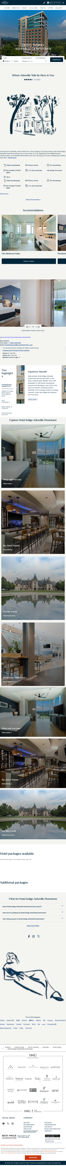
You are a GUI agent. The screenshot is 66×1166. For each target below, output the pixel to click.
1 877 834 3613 (23, 1137)
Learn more (32, 399)
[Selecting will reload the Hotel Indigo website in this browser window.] (9, 1078)
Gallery (58, 8)
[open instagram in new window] (33, 936)
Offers (50, 8)
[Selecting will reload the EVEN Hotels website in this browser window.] (21, 1090)
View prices (57, 60)
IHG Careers (48, 1122)
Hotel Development (50, 1124)
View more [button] (4, 194)
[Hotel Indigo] (5, 2)
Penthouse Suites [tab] (7, 414)
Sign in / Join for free (54, 2)
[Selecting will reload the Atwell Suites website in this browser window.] (21, 1101)
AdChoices (48, 1130)
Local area (33, 8)
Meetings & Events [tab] (7, 407)
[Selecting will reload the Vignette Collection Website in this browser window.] (44, 1067)
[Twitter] (8, 1123)
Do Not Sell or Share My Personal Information (31, 1131)
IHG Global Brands (29, 1124)
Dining (24, 8)
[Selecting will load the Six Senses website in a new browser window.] (10, 1067)
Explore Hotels (28, 1126)
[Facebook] (3, 1123)
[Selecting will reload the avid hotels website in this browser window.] (10, 1101)
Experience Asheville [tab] (7, 385)
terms (4, 1151)
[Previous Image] (28, 326)
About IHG (27, 1122)
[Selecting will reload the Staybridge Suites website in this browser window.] (33, 1101)
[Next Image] (38, 326)
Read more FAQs (33, 926)
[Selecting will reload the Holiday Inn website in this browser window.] (44, 1090)
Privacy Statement (10, 1153)
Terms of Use (27, 1128)
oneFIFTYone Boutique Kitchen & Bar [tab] (7, 393)
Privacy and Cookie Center (52, 1128)
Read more (12, 158)
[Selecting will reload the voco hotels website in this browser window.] (28, 1078)
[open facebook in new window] (28, 936)
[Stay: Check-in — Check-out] (10, 61)
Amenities (16, 8)
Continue (33, 1157)
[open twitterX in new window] (37, 936)
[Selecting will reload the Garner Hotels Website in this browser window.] (55, 1090)
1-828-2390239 (15, 343)
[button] (63, 2)
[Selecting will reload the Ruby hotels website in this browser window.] (37, 1078)
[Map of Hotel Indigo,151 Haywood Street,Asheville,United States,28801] (15, 337)
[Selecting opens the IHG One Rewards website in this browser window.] (32, 1111)
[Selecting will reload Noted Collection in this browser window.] (19, 1078)
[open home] (2, 1048)
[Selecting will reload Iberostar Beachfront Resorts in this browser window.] (56, 1078)
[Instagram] (12, 1123)
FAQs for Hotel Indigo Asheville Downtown (33, 899)
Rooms (7, 8)
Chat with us (48, 1126)
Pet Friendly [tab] (6, 401)
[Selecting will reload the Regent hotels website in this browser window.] (21, 1067)
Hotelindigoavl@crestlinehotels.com (18, 345)
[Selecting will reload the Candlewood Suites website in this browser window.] (55, 1101)
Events (43, 8)
